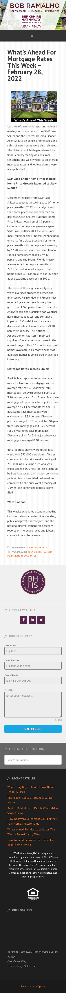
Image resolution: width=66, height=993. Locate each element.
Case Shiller (35, 552)
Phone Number (11, 675)
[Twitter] (41, 620)
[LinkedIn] (32, 620)
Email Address (12, 660)
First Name (10, 645)
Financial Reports (37, 547)
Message (9, 689)
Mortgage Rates (26, 555)
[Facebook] (23, 620)
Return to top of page (33, 986)
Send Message (33, 729)
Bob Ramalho (33, 15)
